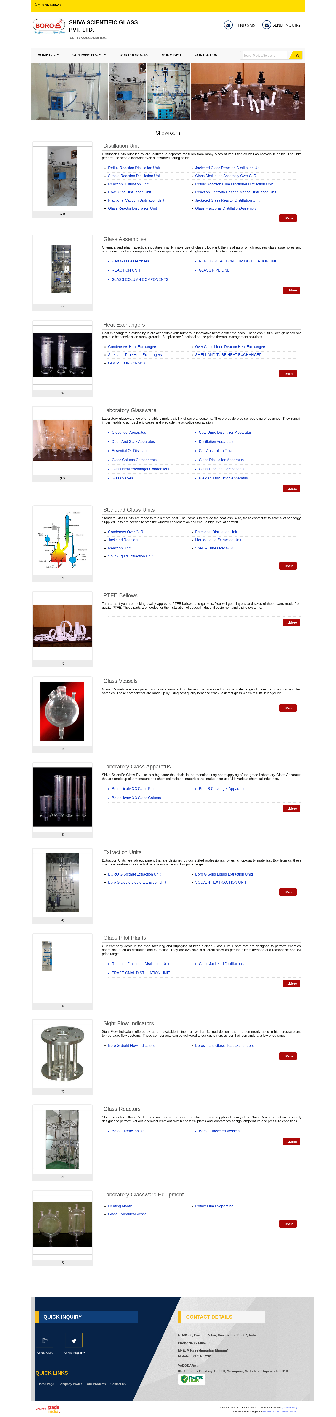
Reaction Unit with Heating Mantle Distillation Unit (235, 192)
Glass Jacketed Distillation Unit (224, 964)
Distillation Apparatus (216, 441)
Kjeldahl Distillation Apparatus (223, 478)
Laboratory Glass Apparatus (137, 766)
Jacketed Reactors (123, 540)
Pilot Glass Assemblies (130, 261)
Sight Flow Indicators (128, 1023)
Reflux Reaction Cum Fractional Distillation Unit (234, 184)
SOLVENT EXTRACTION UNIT (221, 882)
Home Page (48, 55)
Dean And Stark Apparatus (133, 441)
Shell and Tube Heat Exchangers (135, 355)
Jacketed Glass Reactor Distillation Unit (227, 200)
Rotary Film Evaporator (214, 1206)
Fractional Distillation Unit (216, 532)
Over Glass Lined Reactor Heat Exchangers (230, 347)
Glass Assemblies (124, 239)
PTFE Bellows (120, 595)
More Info (171, 55)
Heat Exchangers (124, 325)
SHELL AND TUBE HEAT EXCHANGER (228, 355)
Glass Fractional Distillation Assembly (225, 208)
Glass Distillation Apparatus (221, 460)
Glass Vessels (120, 681)
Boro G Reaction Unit (129, 1131)
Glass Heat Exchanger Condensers (140, 469)
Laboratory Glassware (129, 410)
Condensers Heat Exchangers (132, 347)
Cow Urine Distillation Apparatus (225, 432)
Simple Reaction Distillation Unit (134, 176)
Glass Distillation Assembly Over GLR (225, 176)
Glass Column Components (134, 460)
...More (288, 218)
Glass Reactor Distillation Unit (132, 208)
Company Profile (89, 55)
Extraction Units (122, 852)
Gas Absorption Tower (217, 451)
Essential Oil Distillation (131, 451)
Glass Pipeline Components (221, 469)
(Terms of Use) (289, 1407)
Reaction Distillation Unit (128, 184)
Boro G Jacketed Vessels (219, 1131)
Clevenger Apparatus (129, 432)
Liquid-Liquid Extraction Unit (218, 540)
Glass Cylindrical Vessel (128, 1214)
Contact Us (206, 55)
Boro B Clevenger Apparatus (222, 789)
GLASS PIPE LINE (214, 270)
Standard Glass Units (129, 510)
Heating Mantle (120, 1206)
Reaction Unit (119, 548)
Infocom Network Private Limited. (279, 1411)
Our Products (134, 55)
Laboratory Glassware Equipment (143, 1194)
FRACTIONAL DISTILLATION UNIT (141, 973)
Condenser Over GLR (125, 532)
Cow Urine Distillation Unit (129, 192)
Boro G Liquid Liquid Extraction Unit (137, 882)
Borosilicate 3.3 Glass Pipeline (137, 789)
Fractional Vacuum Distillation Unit (136, 200)
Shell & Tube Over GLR (214, 548)
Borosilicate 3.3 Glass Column (136, 798)
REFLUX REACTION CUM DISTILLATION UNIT (238, 261)
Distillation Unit (121, 146)
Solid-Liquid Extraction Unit (130, 556)
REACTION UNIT (126, 270)
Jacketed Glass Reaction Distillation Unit (228, 168)
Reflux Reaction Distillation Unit (134, 168)
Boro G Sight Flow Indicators (131, 1045)
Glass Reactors (122, 1109)
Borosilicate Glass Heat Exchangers (224, 1045)
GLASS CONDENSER (126, 363)
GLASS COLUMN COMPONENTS (140, 279)
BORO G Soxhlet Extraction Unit (134, 874)
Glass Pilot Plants (124, 938)
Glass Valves (122, 478)
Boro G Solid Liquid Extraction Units (224, 874)
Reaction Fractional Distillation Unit (140, 964)
